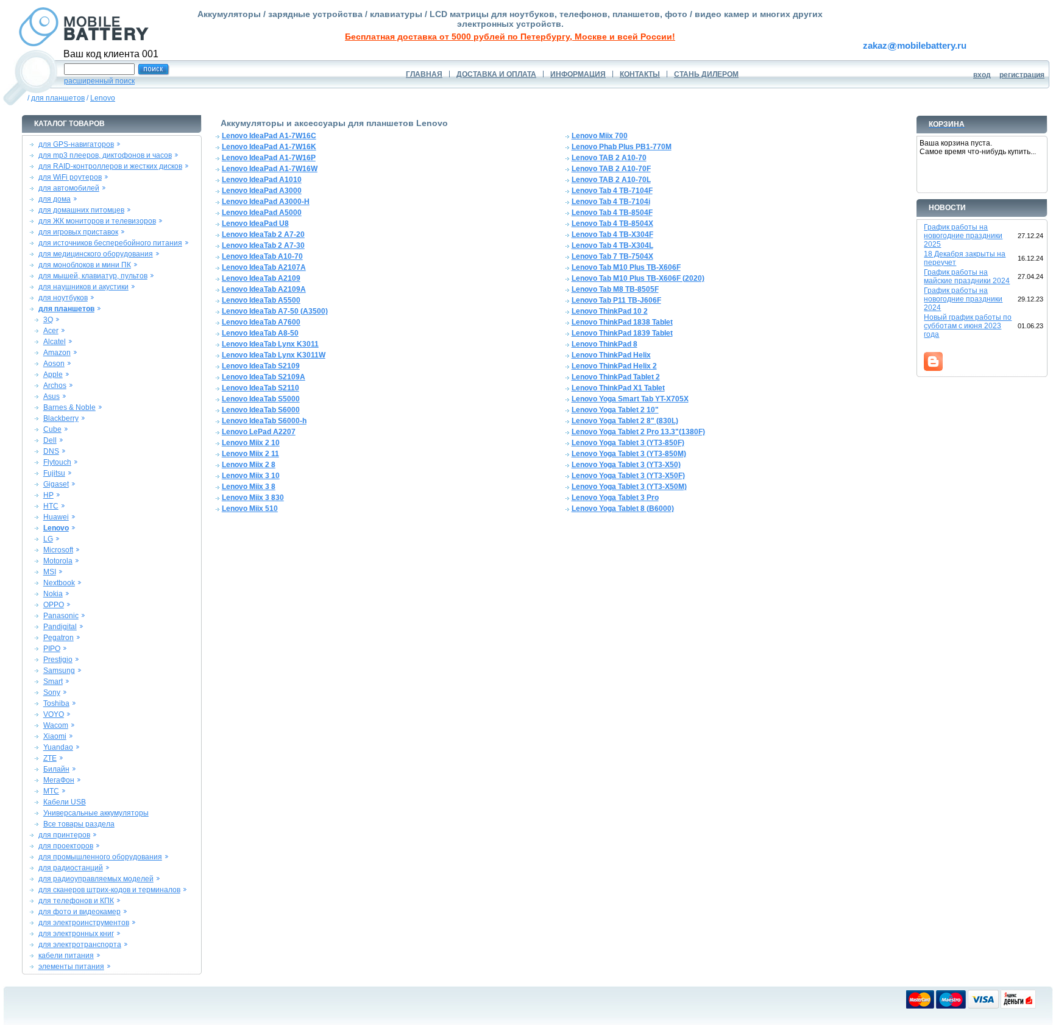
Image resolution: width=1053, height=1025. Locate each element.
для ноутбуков (63, 298)
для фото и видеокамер (79, 911)
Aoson (54, 363)
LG (48, 539)
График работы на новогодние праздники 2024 (963, 299)
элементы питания (71, 966)
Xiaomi (54, 736)
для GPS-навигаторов (76, 144)
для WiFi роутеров (70, 177)
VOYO (53, 714)
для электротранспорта (79, 944)
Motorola (58, 561)
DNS (51, 451)
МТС (51, 791)
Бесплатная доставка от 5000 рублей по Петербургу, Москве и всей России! (510, 36)
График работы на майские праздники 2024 (967, 276)
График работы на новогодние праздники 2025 (963, 235)
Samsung (59, 670)
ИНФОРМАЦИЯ (578, 74)
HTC (50, 506)
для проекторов (65, 846)
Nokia (53, 594)
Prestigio (58, 659)
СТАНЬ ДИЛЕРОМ (706, 74)
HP (48, 495)
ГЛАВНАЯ (424, 74)
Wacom (55, 725)
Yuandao (58, 747)
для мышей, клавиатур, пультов (92, 276)
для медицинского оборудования (95, 254)
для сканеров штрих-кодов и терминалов (109, 890)
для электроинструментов (83, 922)
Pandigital (60, 626)
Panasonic (61, 615)
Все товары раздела (79, 824)
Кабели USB (64, 802)
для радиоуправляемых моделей (96, 879)
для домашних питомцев (81, 210)
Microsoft (58, 550)
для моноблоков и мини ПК (84, 265)
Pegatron (58, 637)
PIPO (51, 648)
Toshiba (56, 703)
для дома (54, 199)
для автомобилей (68, 188)
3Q (48, 319)
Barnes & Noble (69, 407)
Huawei (56, 517)
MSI (49, 572)
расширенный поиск (99, 81)
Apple (53, 374)
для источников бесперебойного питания (110, 243)
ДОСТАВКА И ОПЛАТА (496, 74)
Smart (53, 681)
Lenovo (102, 98)
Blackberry (61, 418)
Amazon (57, 352)
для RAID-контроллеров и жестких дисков (110, 166)
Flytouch (57, 462)
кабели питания (66, 955)
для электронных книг (76, 933)
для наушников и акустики (83, 287)
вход (982, 75)
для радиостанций (70, 868)
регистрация (1021, 75)
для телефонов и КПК (76, 900)
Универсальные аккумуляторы (96, 813)
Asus (51, 396)
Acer (50, 330)
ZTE (50, 758)
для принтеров (64, 835)
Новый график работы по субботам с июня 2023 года (968, 326)
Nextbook (59, 583)
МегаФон (58, 780)
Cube (52, 429)
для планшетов (58, 98)
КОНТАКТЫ (640, 74)
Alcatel (54, 341)
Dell (50, 440)
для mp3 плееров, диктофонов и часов (105, 155)
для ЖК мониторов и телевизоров (97, 221)
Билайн (56, 769)
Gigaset (56, 484)
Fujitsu (54, 473)
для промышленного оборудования (100, 857)
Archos (54, 385)
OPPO (53, 605)
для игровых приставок (78, 232)
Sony (51, 692)
